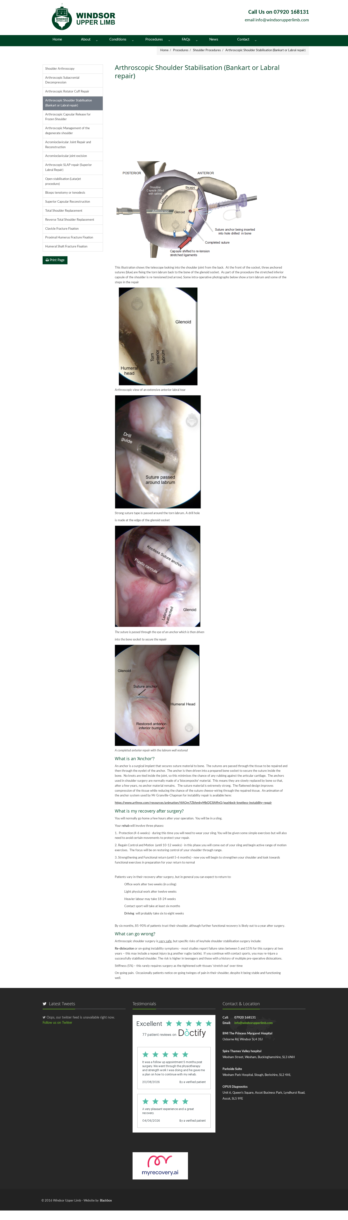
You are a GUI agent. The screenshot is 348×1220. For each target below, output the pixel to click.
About (85, 39)
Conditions (117, 39)
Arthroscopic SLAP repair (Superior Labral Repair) (68, 168)
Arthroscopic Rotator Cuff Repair (67, 91)
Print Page (56, 260)
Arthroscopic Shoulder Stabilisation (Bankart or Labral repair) (265, 50)
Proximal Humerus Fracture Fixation (69, 237)
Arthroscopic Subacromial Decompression (62, 80)
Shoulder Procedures (207, 50)
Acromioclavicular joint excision (66, 156)
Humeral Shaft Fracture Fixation (66, 246)
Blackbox (106, 1200)
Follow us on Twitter (57, 1022)
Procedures (154, 39)
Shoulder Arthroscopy (60, 68)
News (213, 39)
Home (57, 39)
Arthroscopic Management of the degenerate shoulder (67, 131)
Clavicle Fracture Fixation (62, 228)
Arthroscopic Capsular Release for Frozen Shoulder (68, 117)
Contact (243, 39)
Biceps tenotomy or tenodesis (65, 192)
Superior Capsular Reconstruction (67, 201)
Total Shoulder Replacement (63, 210)
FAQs (186, 39)
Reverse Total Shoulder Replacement (69, 219)
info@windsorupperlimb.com (282, 20)
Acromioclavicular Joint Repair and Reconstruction (68, 145)
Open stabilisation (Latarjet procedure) (63, 182)
